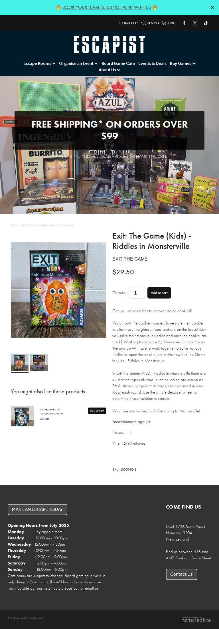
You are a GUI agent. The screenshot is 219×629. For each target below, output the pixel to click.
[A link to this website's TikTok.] (206, 23)
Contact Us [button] (181, 574)
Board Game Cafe (118, 64)
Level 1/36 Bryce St (182, 520)
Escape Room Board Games (38, 225)
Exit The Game (66, 225)
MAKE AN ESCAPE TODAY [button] (37, 509)
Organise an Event (76, 64)
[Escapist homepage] (109, 44)
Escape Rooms (37, 64)
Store (14, 225)
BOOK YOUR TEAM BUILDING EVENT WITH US (106, 7)
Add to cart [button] (159, 293)
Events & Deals (152, 64)
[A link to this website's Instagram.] (195, 23)
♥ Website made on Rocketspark (25, 617)
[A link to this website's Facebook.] (184, 23)
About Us (108, 70)
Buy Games (181, 64)
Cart (172, 23)
